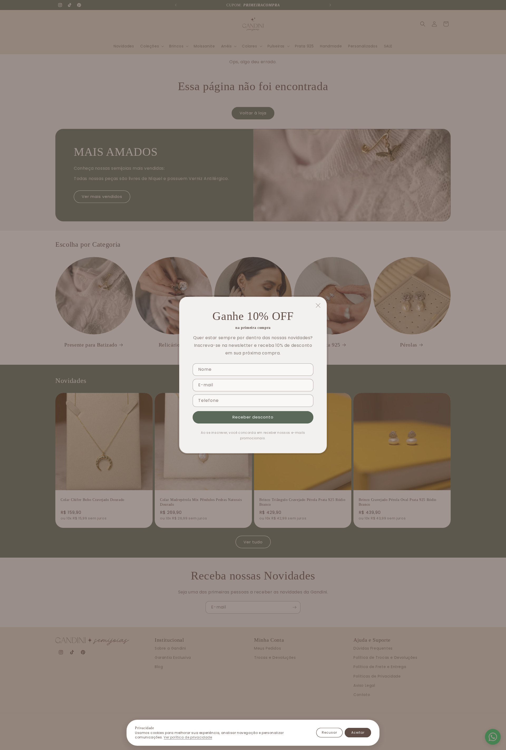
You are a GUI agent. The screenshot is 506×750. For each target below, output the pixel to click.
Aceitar (357, 732)
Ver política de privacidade (188, 737)
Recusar (329, 732)
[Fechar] (318, 305)
